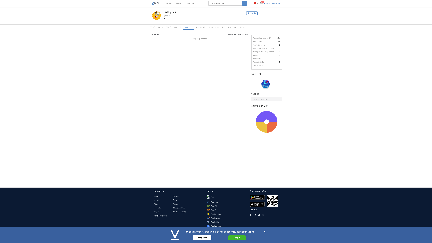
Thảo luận (157, 208)
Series (160, 27)
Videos (156, 204)
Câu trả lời (177, 27)
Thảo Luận (190, 3)
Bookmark (188, 27)
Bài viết (152, 27)
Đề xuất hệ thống (179, 208)
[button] (256, 3)
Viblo (212, 197)
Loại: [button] (154, 34)
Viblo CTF (214, 206)
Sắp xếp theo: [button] (238, 34)
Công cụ (156, 212)
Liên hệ (242, 27)
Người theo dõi (214, 27)
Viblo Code (214, 202)
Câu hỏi (168, 27)
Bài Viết (169, 3)
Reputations (232, 27)
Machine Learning (179, 212)
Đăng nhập (202, 238)
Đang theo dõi (200, 27)
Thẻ (223, 27)
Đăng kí (237, 238)
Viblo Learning (216, 214)
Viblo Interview (216, 226)
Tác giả (175, 204)
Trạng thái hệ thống (160, 216)
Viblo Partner (215, 218)
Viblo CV (213, 210)
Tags (175, 200)
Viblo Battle (215, 222)
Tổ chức (176, 196)
